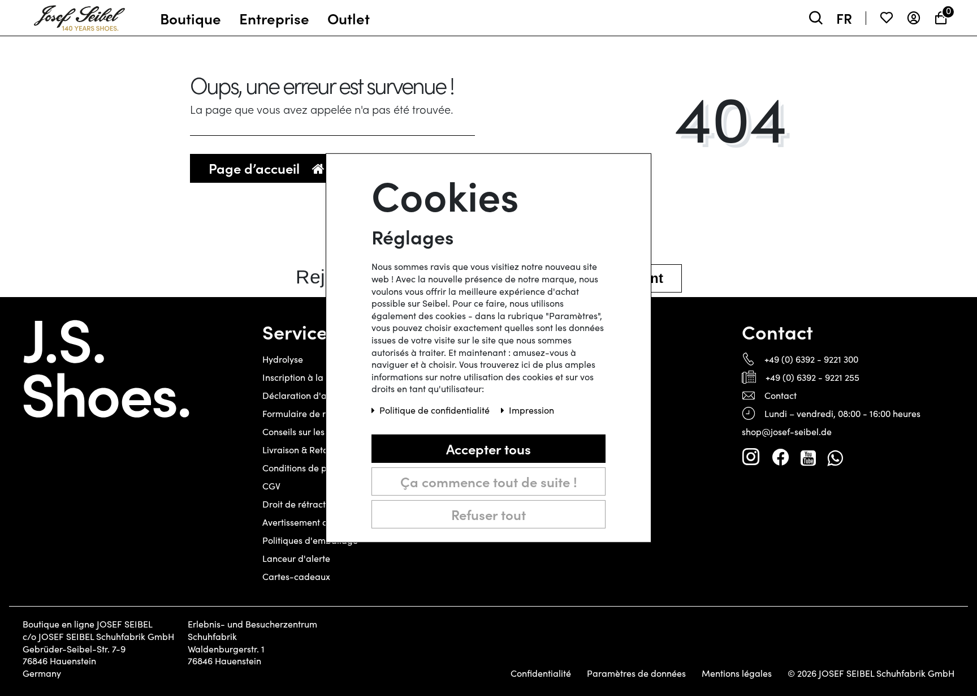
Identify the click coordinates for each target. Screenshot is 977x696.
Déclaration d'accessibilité (316, 395)
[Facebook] (780, 457)
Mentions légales (737, 673)
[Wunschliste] (886, 18)
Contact (780, 395)
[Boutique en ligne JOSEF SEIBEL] (79, 15)
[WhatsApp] (834, 457)
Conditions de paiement (311, 468)
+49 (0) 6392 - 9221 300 (811, 359)
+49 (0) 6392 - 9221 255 (812, 377)
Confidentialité (541, 673)
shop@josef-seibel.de (787, 431)
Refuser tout (488, 514)
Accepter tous (488, 448)
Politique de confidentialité (435, 410)
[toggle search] (815, 18)
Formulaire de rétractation (316, 413)
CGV (271, 486)
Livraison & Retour (299, 450)
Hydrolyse (282, 359)
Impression (531, 410)
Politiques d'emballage (310, 540)
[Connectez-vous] (913, 18)
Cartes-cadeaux (296, 576)
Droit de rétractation (304, 504)
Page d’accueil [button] (256, 167)
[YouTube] (808, 457)
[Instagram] (751, 457)
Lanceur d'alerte (296, 558)
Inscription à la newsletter (315, 377)
